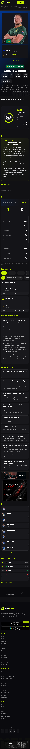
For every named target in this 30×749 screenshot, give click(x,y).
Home (2, 6)
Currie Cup (4, 674)
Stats (2, 650)
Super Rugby (4, 690)
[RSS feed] (18, 731)
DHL (5, 41)
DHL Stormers (14, 6)
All (3, 277)
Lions (2, 711)
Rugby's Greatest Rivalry (14, 277)
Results (3, 646)
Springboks (4, 643)
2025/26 (12, 273)
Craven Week (4, 657)
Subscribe (20, 2)
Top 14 (2, 688)
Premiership (4, 685)
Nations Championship (6, 678)
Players (7, 6)
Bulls (2, 704)
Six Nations (4, 697)
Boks (9, 41)
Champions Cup (5, 695)
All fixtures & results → (7, 582)
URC (2, 671)
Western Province (5, 716)
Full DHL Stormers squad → (8, 552)
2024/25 (21, 273)
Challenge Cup (5, 692)
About (2, 735)
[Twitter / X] (2, 731)
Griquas (3, 718)
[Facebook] (10, 731)
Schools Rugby (5, 662)
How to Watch (4, 655)
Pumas (2, 721)
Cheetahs (3, 713)
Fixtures (3, 641)
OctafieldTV (4, 664)
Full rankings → (5, 102)
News (2, 636)
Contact (25, 735)
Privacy (8, 735)
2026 (4, 273)
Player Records (5, 660)
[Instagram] (6, 731)
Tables (3, 648)
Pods (2, 638)
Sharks (3, 709)
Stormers (3, 706)
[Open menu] (27, 2)
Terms (12, 735)
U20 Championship (5, 681)
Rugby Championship (6, 683)
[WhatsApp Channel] (14, 731)
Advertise (18, 735)
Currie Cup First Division (7, 676)
